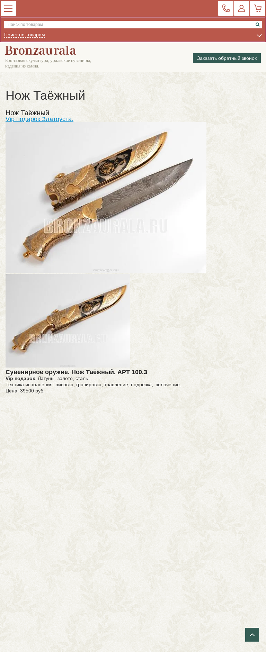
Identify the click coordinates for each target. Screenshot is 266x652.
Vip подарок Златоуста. (39, 119)
